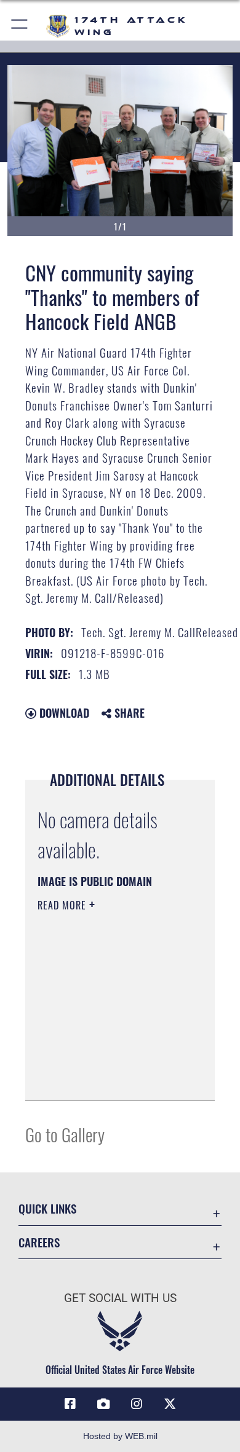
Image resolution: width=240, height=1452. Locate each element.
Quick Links (47, 1208)
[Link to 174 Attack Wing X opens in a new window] (170, 1404)
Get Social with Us (120, 1298)
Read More (63, 905)
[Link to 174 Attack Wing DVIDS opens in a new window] (103, 1404)
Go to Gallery (65, 1134)
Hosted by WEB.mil (120, 1436)
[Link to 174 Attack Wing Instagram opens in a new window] (136, 1404)
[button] (20, 26)
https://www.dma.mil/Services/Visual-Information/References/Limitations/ (112, 1078)
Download (62, 713)
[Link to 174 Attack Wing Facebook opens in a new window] (70, 1404)
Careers (39, 1242)
